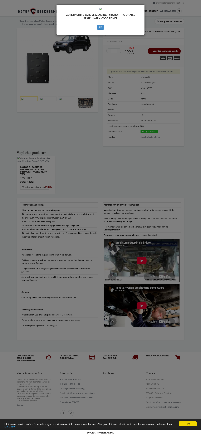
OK (100, 27)
